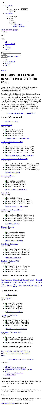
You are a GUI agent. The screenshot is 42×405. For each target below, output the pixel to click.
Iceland (15, 282)
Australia (4, 280)
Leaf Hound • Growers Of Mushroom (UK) (14, 159)
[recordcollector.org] (9, 30)
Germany (4, 282)
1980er (3, 355)
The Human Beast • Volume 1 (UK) (12, 142)
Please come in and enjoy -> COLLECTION (21, 113)
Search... (4, 56)
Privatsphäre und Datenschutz (14, 373)
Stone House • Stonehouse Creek (11, 332)
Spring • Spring (5, 193)
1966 (10, 351)
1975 (14, 353)
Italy (29, 282)
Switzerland (32, 285)
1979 (28, 353)
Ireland (20, 282)
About (15, 359)
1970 (24, 351)
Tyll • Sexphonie (6, 298)
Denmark (31, 280)
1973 (7, 353)
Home (10, 359)
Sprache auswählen (15, 9)
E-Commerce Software (8, 403)
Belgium (15, 280)
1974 (10, 353)
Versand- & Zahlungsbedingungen (15, 368)
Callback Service (10, 375)
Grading (31, 359)
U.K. (37, 285)
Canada (25, 280)
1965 (7, 351)
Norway (9, 285)
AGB (6, 371)
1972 (2, 353)
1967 (14, 351)
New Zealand (3, 285)
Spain (20, 285)
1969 (21, 351)
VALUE (7, 49)
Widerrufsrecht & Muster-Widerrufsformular (18, 369)
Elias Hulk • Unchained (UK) (10, 261)
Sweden (25, 285)
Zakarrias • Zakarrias (7, 227)
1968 (17, 351)
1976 (17, 353)
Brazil (20, 280)
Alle (6, 42)
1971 (28, 351)
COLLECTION (10, 44)
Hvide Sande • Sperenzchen (9, 244)
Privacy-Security (23, 359)
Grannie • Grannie (6, 125)
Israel (24, 282)
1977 (21, 353)
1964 (2, 351)
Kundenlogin (9, 13)
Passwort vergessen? (19, 26)
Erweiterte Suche (13, 56)
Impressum (8, 366)
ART (6, 45)
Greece (9, 282)
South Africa (15, 285)
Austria (9, 280)
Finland (38, 280)
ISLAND (8, 47)
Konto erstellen (17, 24)
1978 (24, 353)
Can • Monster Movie (7, 176)
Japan (38, 282)
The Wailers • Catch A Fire (9, 315)
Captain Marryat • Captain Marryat (11, 210)
